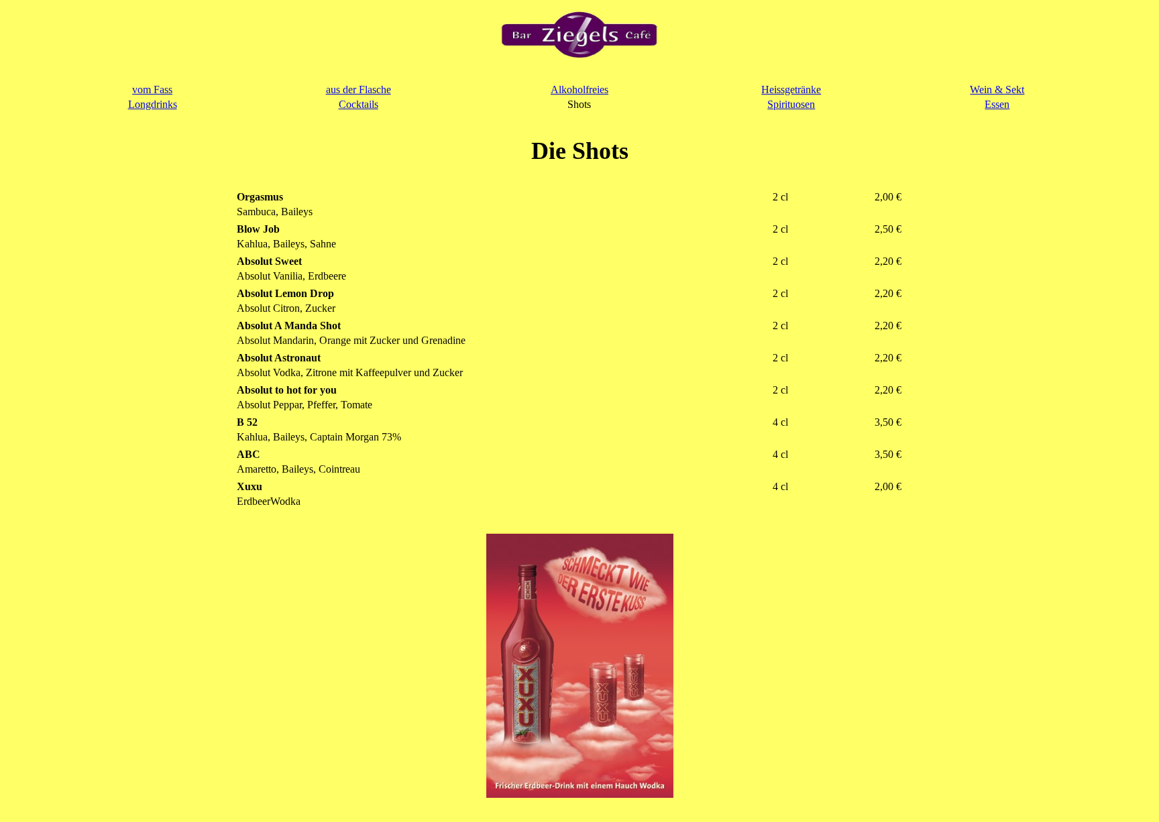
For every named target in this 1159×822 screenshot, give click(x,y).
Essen (997, 104)
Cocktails (358, 104)
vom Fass (152, 89)
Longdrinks (152, 104)
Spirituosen (791, 104)
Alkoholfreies (579, 89)
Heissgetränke (791, 89)
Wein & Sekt (997, 89)
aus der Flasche (358, 89)
